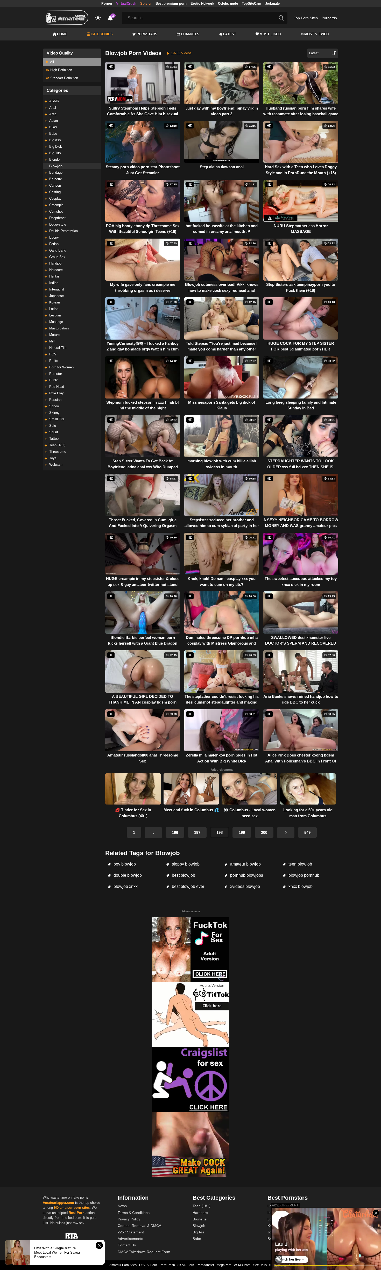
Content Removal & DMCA (139, 1226)
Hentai (54, 276)
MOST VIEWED (316, 34)
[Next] (285, 832)
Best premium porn (171, 3)
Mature (54, 335)
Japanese (56, 296)
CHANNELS (190, 34)
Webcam (55, 465)
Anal (52, 108)
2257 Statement (131, 1232)
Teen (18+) (57, 445)
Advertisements (130, 1239)
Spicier (146, 3)
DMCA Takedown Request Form (144, 1252)
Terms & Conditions (134, 1213)
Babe (53, 134)
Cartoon (55, 185)
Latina (53, 309)
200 (264, 832)
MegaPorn (224, 1265)
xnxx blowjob (300, 886)
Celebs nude (228, 3)
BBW (53, 127)
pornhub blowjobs (246, 875)
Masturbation (59, 328)
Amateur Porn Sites (123, 1265)
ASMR (54, 101)
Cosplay (55, 198)
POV (53, 354)
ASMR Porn (242, 1265)
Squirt (53, 432)
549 (307, 832)
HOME (62, 34)
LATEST (229, 34)
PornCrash (167, 1265)
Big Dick (55, 146)
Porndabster (205, 1265)
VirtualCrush (126, 3)
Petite (53, 361)
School (54, 406)
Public (54, 380)
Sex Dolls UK (262, 1265)
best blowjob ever (187, 886)
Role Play (56, 393)
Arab (52, 114)
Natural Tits (58, 348)
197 (197, 832)
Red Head (56, 387)
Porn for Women (61, 367)
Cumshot (56, 211)
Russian (55, 400)
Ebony (54, 237)
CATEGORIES (102, 34)
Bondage (55, 172)
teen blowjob (299, 864)
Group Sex (57, 257)
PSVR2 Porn (148, 1265)
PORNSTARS (147, 34)
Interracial (56, 289)
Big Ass (55, 140)
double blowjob (127, 875)
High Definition (60, 70)
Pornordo (329, 18)
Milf (52, 341)
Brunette (55, 179)
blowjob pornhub (303, 875)
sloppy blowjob (185, 864)
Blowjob (55, 166)
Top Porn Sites (306, 18)
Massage (56, 322)
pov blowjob (124, 864)
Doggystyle (57, 224)
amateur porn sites (75, 1208)
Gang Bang (57, 250)
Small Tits (57, 419)
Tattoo (54, 439)
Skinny (54, 413)
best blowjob (183, 875)
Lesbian (55, 315)
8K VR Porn (186, 1265)
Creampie (56, 205)
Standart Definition (63, 78)
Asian (53, 121)
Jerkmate (272, 3)
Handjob (55, 263)
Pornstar (55, 374)
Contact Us (127, 1245)
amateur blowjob (245, 864)
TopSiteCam (251, 3)
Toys (53, 458)
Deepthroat (57, 218)
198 (219, 832)
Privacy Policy (129, 1219)
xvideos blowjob (244, 886)
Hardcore (56, 270)
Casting (55, 192)
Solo (52, 426)
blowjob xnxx (125, 886)
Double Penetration (63, 231)
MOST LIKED (270, 34)
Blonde (54, 159)
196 (175, 832)
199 (242, 832)
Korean (54, 302)
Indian (53, 283)
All (51, 62)
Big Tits (55, 153)
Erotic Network (202, 3)
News (122, 1206)
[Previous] (153, 832)
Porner (106, 3)
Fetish (54, 244)
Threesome (57, 452)
